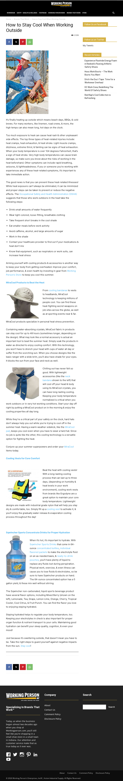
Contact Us (49, 709)
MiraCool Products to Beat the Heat (25, 282)
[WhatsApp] (30, 42)
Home (8, 19)
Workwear (11, 13)
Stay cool (25, 645)
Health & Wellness (30, 13)
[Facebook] (9, 42)
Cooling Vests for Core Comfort (23, 458)
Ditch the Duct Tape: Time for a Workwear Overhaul (100, 81)
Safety (19, 13)
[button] (113, 13)
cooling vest (53, 509)
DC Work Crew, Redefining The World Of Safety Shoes (99, 89)
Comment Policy (52, 714)
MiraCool (69, 446)
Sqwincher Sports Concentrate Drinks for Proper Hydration (38, 532)
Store (84, 13)
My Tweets (88, 45)
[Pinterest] (23, 42)
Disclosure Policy (52, 718)
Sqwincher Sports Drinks (43, 544)
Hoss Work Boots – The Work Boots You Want (98, 73)
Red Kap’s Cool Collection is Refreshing (98, 96)
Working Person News (56, 13)
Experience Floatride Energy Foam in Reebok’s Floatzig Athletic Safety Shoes (101, 63)
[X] (16, 42)
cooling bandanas (58, 290)
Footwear (42, 13)
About (47, 705)
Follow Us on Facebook (95, 24)
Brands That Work (74, 13)
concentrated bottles (48, 548)
